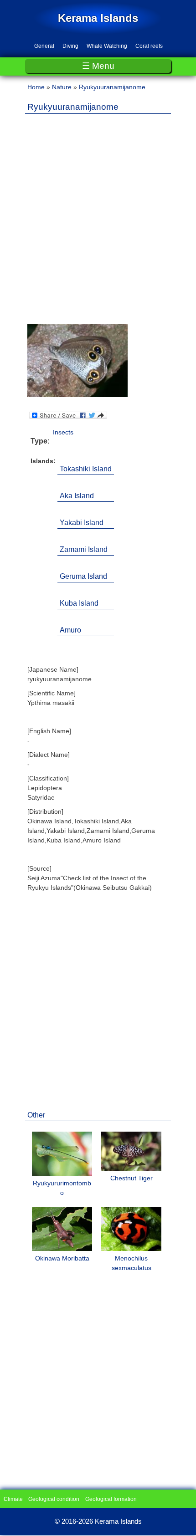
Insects (63, 432)
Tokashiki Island (86, 469)
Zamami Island (84, 549)
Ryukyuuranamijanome (112, 87)
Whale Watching (107, 46)
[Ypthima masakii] (77, 394)
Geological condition (53, 1499)
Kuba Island (79, 603)
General (44, 46)
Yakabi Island (81, 522)
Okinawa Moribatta (62, 1258)
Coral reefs (149, 46)
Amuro (70, 630)
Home (36, 87)
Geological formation (111, 1499)
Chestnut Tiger (131, 1178)
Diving (70, 46)
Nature (62, 87)
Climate (13, 1499)
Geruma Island (83, 576)
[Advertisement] (98, 218)
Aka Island (77, 496)
